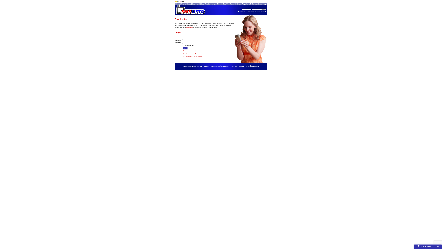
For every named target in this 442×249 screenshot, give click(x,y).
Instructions (257, 4)
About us (241, 66)
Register (251, 11)
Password (178, 42)
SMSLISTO (189, 27)
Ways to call (246, 4)
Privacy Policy (234, 66)
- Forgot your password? (189, 53)
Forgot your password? (260, 11)
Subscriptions (235, 4)
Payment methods (215, 66)
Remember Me (243, 11)
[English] (182, 1)
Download (196, 4)
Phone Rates (186, 4)
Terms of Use (225, 66)
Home (177, 4)
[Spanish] (177, 1)
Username (178, 40)
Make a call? (426, 246)
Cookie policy (255, 66)
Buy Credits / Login (208, 4)
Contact (248, 66)
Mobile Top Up (223, 4)
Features (206, 66)
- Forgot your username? (189, 51)
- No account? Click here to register (192, 56)
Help (264, 4)
